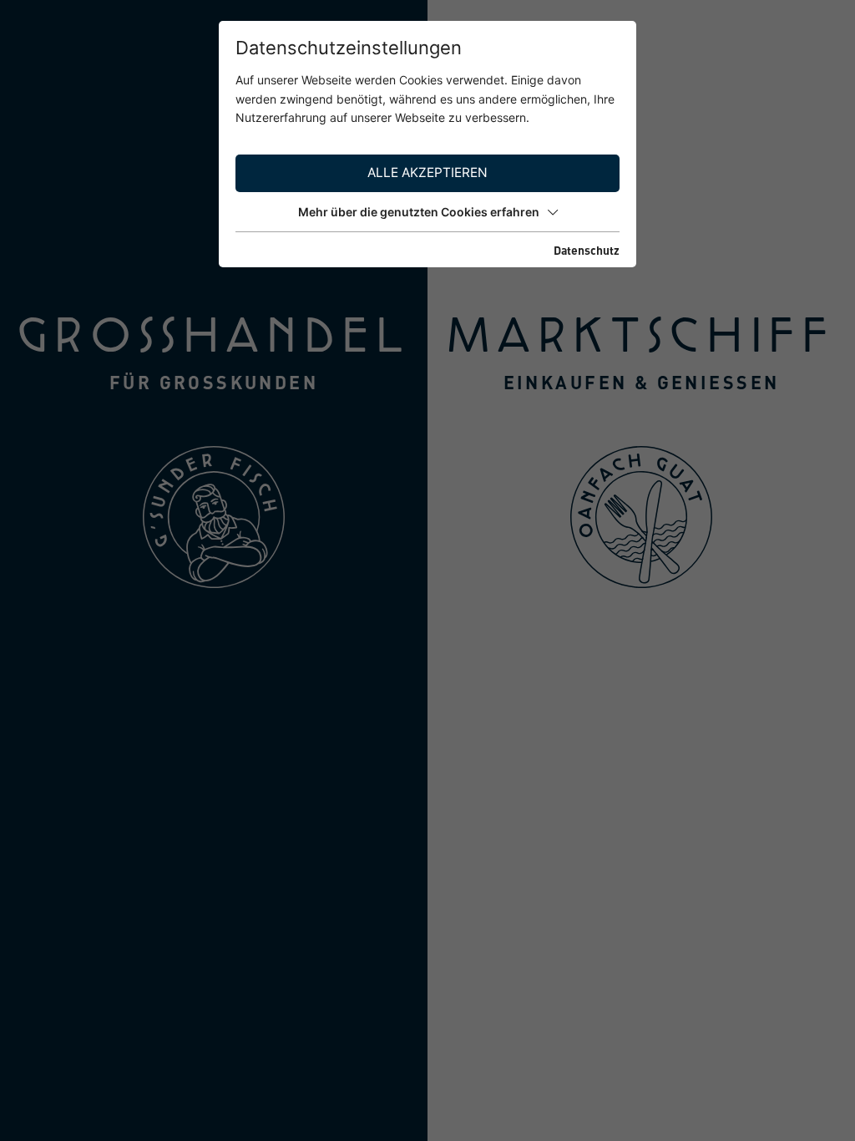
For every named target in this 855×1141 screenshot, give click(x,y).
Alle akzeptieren (427, 172)
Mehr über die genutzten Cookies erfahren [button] (418, 212)
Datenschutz (587, 249)
